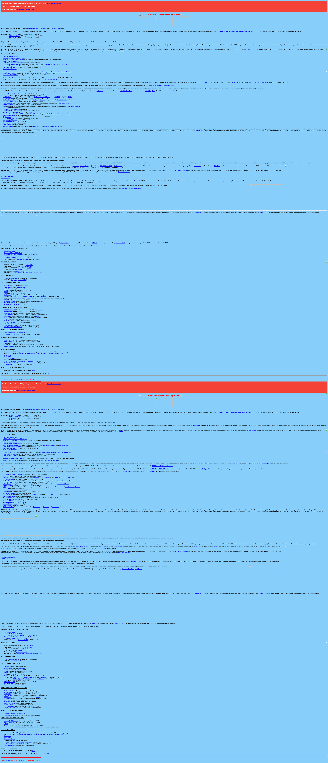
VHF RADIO (8, 311)
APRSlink (3, 167)
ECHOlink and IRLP (106, 166)
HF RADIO (7, 313)
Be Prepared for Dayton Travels (11, 72)
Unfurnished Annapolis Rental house (23, 361)
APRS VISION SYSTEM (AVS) (13, 362)
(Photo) (33, 370)
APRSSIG (46, 373)
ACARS (6, 317)
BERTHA (7, 319)
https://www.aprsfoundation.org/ (25, 9)
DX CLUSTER (8, 314)
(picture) (39, 310)
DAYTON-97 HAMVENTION (13, 327)
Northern (42, 100)
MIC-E (6, 343)
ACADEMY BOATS (10, 310)
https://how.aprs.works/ (54, 3)
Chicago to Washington (15, 58)
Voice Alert (217, 166)
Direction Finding (84, 166)
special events (197, 166)
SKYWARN (7, 324)
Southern (35, 100)
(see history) (198, 212)
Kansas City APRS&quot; (11, 340)
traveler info (76, 166)
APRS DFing (29, 265)
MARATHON (8, 320)
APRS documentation (10, 364)
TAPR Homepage (9, 341)
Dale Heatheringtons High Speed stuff (14, 332)
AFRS (4, 106)
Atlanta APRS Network (10, 334)
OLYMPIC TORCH (9, 322)
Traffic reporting (118, 166)
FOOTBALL (7, 316)
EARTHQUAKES (9, 325)
